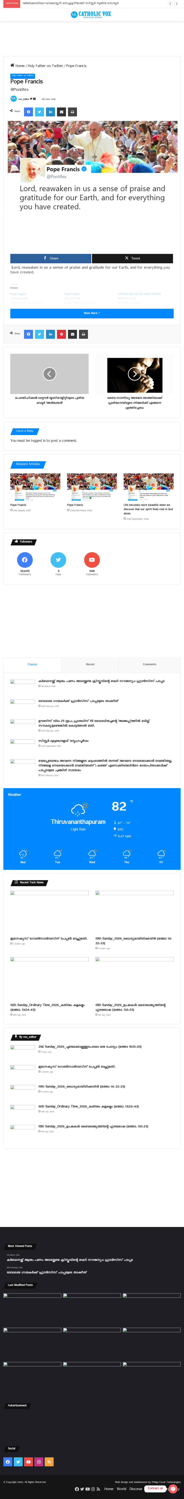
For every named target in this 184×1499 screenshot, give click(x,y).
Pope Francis (18, 295)
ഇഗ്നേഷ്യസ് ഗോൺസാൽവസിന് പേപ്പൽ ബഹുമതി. (48, 939)
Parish (150, 1490)
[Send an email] (34, 100)
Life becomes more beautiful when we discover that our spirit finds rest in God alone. (148, 510)
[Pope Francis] (35, 487)
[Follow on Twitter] (31, 100)
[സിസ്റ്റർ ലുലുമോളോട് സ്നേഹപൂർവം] (22, 747)
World (121, 1490)
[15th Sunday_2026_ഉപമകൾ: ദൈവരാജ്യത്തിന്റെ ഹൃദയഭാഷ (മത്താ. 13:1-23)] (134, 979)
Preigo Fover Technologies (166, 1483)
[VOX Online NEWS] (92, 14)
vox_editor (23, 100)
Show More (91, 314)
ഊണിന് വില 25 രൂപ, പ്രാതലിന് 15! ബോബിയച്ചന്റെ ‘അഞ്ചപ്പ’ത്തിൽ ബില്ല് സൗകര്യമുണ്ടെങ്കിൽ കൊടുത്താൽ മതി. (93, 724)
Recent (90, 665)
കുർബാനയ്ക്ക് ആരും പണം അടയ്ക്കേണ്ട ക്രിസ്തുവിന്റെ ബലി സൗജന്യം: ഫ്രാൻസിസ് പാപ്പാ (101, 681)
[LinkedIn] (50, 111)
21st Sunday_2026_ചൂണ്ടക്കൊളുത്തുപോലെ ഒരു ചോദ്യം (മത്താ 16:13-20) (89, 1047)
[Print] (72, 111)
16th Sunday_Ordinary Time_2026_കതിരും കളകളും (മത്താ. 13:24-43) (47, 1008)
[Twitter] (39, 111)
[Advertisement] (92, 38)
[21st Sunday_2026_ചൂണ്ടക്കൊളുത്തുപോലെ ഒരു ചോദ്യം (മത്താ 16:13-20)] (22, 1053)
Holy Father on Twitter (45, 67)
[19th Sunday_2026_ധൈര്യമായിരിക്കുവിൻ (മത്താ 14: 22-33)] (134, 913)
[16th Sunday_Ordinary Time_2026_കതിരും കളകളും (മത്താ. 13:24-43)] (49, 979)
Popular (32, 665)
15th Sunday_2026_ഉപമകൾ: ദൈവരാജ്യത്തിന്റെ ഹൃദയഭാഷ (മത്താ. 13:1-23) (130, 1008)
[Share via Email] (61, 111)
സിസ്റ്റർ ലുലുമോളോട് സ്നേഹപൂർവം (63, 741)
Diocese (135, 1490)
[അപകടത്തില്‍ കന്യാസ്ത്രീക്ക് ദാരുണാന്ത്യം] (152, 1378)
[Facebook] (28, 111)
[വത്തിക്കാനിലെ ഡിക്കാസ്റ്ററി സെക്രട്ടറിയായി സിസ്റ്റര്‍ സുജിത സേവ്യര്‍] (92, 1378)
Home (19, 67)
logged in (38, 441)
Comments (149, 665)
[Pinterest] (61, 334)
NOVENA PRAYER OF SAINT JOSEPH (139, 295)
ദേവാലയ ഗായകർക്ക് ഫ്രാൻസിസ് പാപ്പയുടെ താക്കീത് (78, 701)
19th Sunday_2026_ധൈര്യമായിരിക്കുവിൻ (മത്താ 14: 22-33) (133, 942)
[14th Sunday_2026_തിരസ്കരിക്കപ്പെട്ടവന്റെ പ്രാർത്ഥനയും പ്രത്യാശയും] (32, 1378)
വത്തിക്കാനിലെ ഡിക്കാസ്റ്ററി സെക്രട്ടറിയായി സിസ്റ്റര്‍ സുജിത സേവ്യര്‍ (70, 4)
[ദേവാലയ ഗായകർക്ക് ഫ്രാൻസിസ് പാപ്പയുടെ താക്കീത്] (22, 707)
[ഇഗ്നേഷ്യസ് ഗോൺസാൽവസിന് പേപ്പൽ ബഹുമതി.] (49, 913)
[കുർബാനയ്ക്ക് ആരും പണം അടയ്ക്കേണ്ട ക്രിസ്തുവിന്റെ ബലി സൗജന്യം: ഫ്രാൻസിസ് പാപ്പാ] (22, 688)
